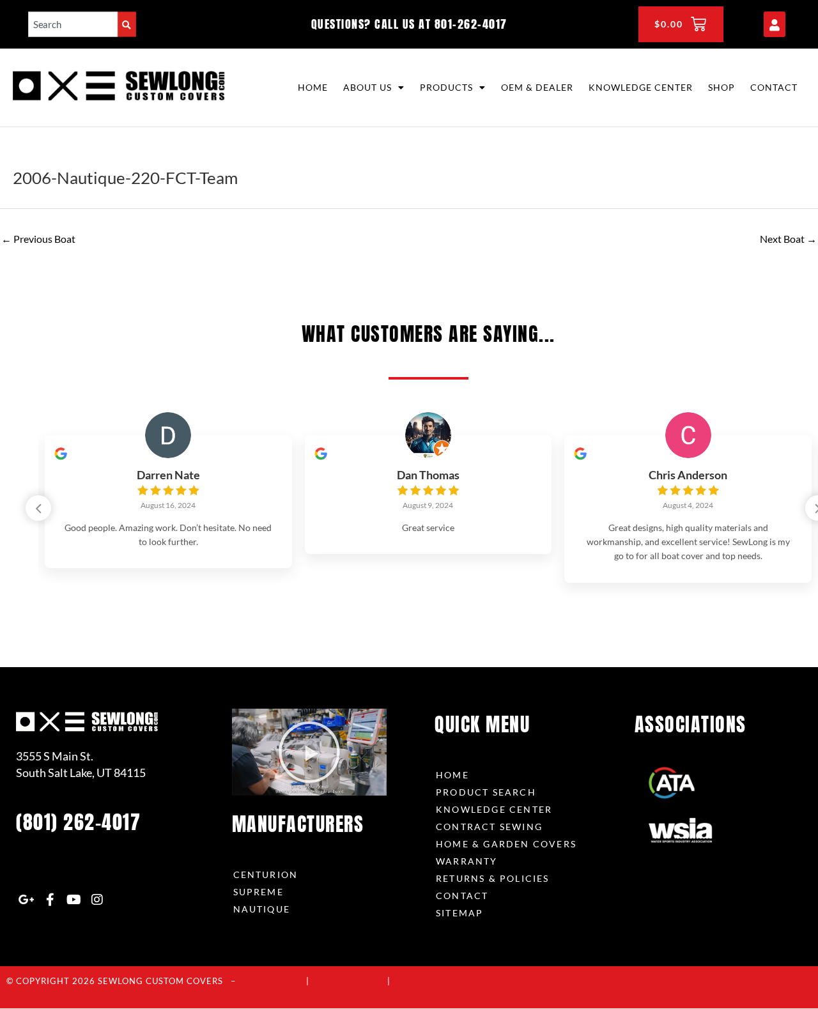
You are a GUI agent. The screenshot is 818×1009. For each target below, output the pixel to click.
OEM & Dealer (537, 87)
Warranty (467, 861)
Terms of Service (348, 981)
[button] (38, 508)
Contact (774, 87)
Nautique (262, 909)
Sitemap (459, 912)
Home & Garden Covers (506, 843)
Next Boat (788, 239)
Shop (721, 87)
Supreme (258, 891)
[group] (168, 502)
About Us (367, 87)
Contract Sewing (489, 826)
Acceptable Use (426, 981)
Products (446, 87)
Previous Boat (38, 239)
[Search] (127, 24)
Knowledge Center (641, 87)
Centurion (265, 874)
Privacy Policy (273, 981)
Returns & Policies (493, 878)
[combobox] (73, 24)
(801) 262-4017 (78, 822)
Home (313, 87)
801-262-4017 (471, 24)
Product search (486, 792)
